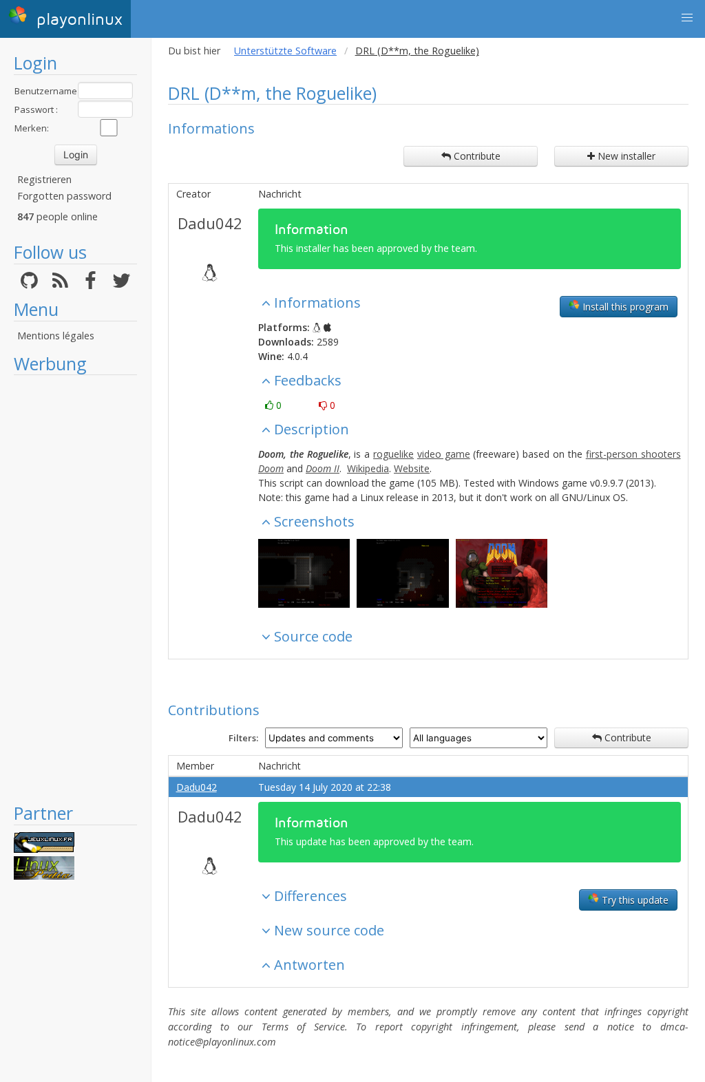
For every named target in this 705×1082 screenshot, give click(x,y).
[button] (687, 18)
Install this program (624, 306)
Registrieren (44, 179)
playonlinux (77, 19)
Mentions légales (55, 335)
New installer (625, 155)
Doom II (322, 468)
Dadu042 (210, 223)
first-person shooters (633, 453)
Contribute (476, 155)
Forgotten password (64, 195)
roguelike (393, 453)
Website (412, 468)
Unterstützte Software (285, 50)
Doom (271, 468)
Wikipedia (368, 468)
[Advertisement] (75, 588)
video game (443, 453)
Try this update (634, 899)
